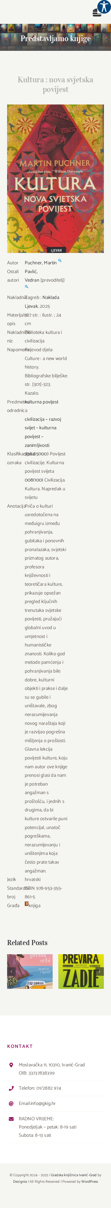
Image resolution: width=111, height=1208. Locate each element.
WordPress (89, 1182)
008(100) (34, 480)
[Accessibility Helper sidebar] (104, 7)
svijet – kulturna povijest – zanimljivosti (40, 436)
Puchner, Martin (41, 263)
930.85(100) (37, 454)
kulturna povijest (41, 402)
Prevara (81, 966)
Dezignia (20, 1182)
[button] (11, 971)
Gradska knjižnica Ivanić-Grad (74, 1175)
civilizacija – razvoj (43, 419)
